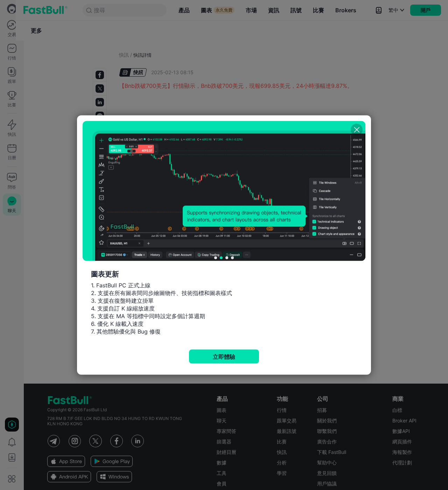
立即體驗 (224, 356)
